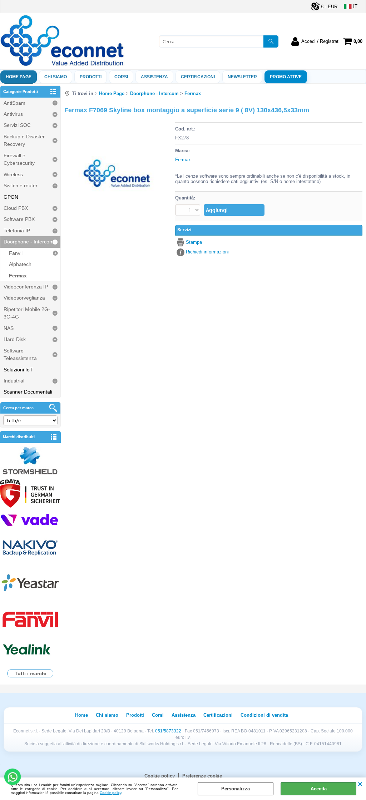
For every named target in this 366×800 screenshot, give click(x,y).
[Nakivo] (30, 547)
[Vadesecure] (30, 519)
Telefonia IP (17, 230)
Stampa (194, 242)
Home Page (18, 76)
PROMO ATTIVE (286, 76)
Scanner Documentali (28, 392)
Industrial (14, 381)
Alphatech (20, 264)
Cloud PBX (16, 208)
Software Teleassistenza (20, 354)
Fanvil (16, 253)
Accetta (319, 788)
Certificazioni (198, 76)
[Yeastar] (30, 584)
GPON (11, 197)
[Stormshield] (30, 461)
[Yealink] (30, 650)
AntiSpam (14, 103)
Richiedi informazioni (207, 252)
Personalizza (235, 788)
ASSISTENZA (154, 76)
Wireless (13, 174)
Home (81, 715)
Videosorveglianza (24, 298)
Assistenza (184, 715)
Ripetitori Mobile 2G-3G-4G (27, 313)
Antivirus (13, 114)
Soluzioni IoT (18, 369)
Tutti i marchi (30, 673)
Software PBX (19, 219)
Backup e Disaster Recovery (24, 140)
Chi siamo (55, 76)
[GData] (30, 494)
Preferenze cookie (202, 776)
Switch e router (21, 185)
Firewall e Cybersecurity (19, 159)
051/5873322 (168, 731)
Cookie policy (110, 793)
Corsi (121, 76)
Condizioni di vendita (264, 715)
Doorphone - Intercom (29, 242)
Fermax (18, 275)
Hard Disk (15, 339)
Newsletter (242, 76)
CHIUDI (360, 784)
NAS (9, 328)
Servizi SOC (17, 125)
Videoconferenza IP (26, 287)
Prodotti (91, 76)
